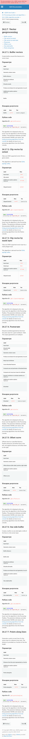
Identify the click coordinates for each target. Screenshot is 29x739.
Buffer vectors (8, 36)
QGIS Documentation (15, 7)
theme (18, 734)
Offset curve (7, 44)
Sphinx (10, 734)
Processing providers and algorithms (13, 15)
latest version (22, 2)
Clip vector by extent (10, 38)
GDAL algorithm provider (10, 17)
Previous (7, 22)
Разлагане (7, 42)
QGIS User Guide (10, 12)
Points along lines (9, 48)
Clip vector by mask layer (11, 40)
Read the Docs (8, 736)
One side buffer (8, 46)
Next (23, 22)
